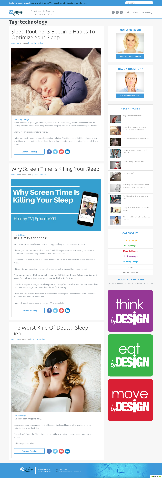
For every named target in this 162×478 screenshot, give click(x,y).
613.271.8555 (63, 469)
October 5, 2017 (24, 339)
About (135, 12)
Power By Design (21, 119)
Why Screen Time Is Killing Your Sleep (55, 169)
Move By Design (130, 251)
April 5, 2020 (23, 43)
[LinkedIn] (67, 152)
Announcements (130, 272)
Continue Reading (29, 152)
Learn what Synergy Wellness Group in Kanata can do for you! (59, 3)
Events (130, 267)
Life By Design (147, 12)
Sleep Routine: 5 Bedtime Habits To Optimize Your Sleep (53, 34)
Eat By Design (130, 246)
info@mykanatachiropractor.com (70, 472)
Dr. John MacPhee (37, 43)
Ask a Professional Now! (130, 96)
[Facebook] (49, 152)
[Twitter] (55, 152)
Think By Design (130, 256)
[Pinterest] (61, 152)
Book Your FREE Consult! (130, 57)
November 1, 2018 (25, 175)
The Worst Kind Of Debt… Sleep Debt (49, 330)
